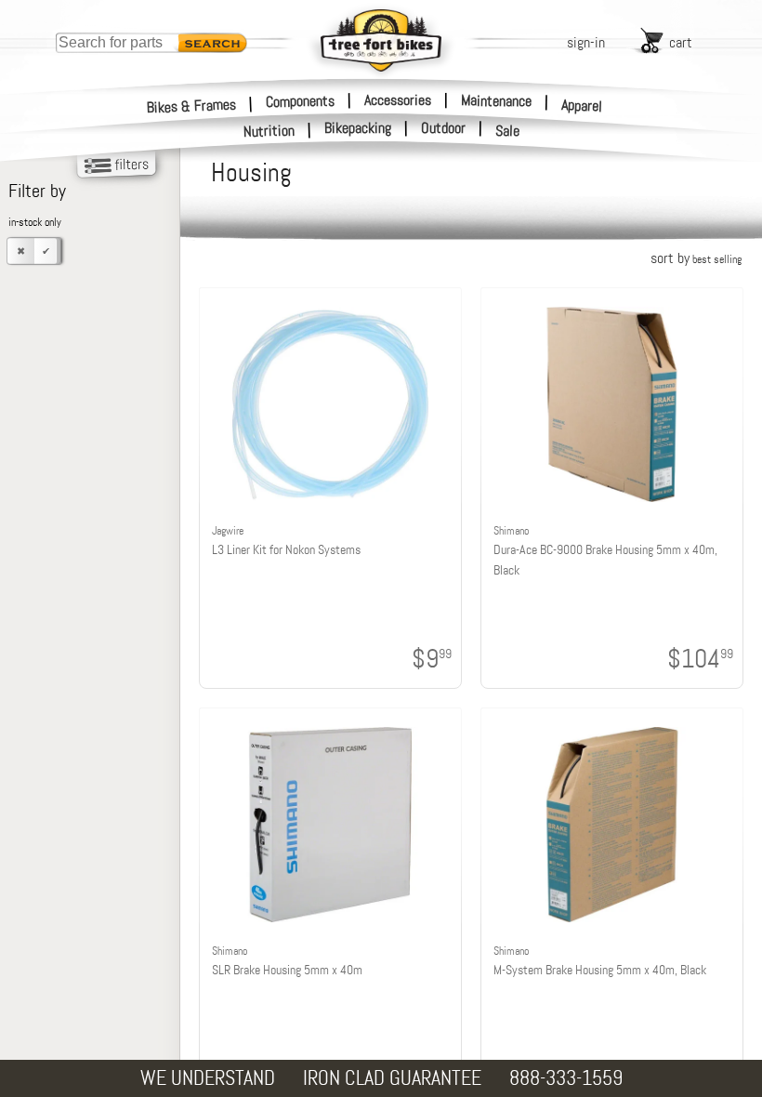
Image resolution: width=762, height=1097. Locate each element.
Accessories (397, 100)
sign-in (586, 42)
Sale (507, 131)
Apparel (582, 105)
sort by (696, 258)
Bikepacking (357, 128)
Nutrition (269, 130)
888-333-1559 (566, 1077)
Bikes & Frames (192, 105)
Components (300, 100)
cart (680, 42)
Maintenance (496, 100)
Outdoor (443, 128)
